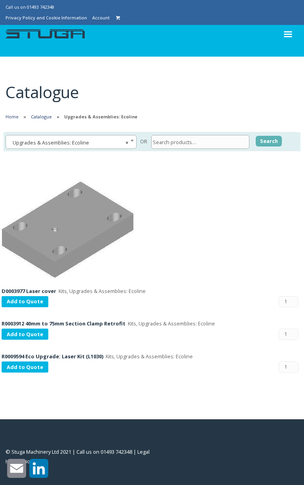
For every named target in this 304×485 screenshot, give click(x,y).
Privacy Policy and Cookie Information (46, 18)
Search (269, 141)
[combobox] (71, 142)
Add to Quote (25, 301)
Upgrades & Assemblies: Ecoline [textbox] (68, 142)
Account (101, 18)
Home (12, 117)
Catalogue (41, 117)
